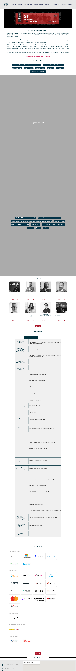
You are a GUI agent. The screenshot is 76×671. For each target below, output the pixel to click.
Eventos (36, 4)
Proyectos (62, 4)
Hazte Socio (69, 4)
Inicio (13, 4)
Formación (47, 4)
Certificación (54, 4)
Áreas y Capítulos (28, 4)
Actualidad (41, 4)
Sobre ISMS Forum (19, 4)
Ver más (12, 299)
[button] (14, 299)
